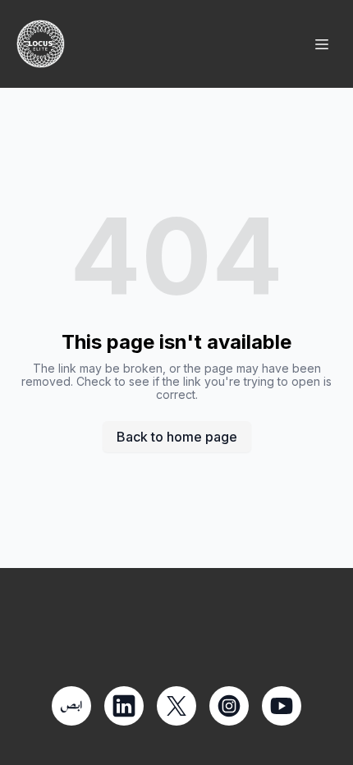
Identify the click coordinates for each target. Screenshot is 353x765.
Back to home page (177, 436)
